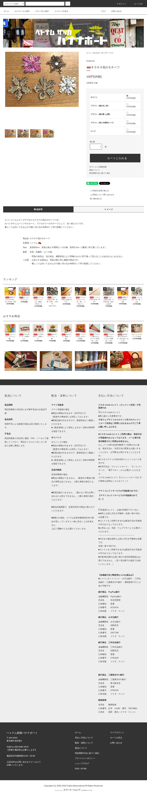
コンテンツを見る (61, 11)
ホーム (6, 11)
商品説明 (38, 209)
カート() (138, 4)
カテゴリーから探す (22, 11)
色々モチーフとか (107, 53)
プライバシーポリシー (85, 758)
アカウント (121, 4)
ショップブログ (82, 763)
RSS (77, 768)
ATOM (83, 768)
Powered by (59, 790)
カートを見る (116, 737)
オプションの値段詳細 (98, 167)
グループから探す (42, 11)
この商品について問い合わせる (102, 195)
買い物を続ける (96, 199)
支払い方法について (84, 737)
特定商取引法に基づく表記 (99, 173)
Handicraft (96, 53)
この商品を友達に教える (99, 191)
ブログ (103, 11)
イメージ (108, 209)
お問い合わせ (116, 11)
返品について (94, 170)
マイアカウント (117, 732)
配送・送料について (84, 743)
